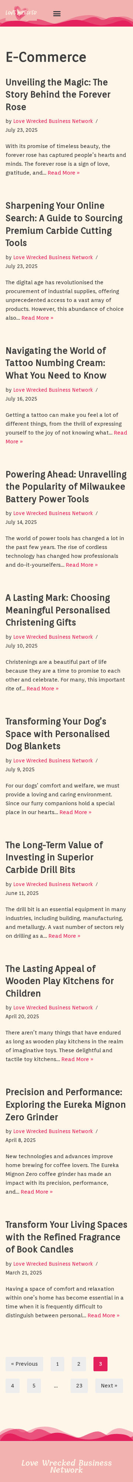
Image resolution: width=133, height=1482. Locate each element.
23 (79, 1385)
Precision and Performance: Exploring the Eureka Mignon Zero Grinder (66, 1104)
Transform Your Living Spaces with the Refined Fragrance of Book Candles (66, 1237)
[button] (57, 13)
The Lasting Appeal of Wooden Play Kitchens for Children (60, 981)
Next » (109, 1385)
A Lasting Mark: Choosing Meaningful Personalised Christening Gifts (58, 610)
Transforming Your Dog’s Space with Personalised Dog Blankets (58, 733)
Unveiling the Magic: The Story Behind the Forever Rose (58, 94)
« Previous (24, 1364)
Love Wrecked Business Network (53, 121)
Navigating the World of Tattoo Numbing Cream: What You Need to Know (56, 363)
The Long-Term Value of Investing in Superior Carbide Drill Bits (54, 857)
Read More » (64, 172)
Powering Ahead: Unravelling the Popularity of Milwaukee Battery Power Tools (66, 486)
